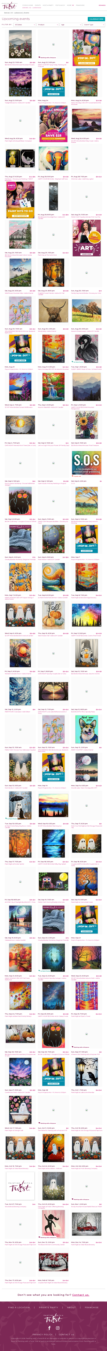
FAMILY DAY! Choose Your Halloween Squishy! (20, 750)
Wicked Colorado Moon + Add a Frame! (18, 674)
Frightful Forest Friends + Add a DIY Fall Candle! (51, 294)
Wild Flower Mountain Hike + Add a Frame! (19, 293)
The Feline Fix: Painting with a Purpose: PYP (52, 1130)
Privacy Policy (43, 1334)
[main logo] (9, 2)
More (69, 5)
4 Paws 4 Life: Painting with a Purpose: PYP (85, 1054)
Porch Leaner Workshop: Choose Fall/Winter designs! (20, 484)
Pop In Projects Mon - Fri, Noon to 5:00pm (52, 103)
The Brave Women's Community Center (51, 1244)
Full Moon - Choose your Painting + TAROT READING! (19, 179)
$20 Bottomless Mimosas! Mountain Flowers (19, 65)
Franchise (80, 5)
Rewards (102, 5)
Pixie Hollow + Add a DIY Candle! (49, 559)
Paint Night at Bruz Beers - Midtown (50, 1168)
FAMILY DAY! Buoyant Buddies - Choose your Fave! (53, 522)
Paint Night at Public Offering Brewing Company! (51, 1207)
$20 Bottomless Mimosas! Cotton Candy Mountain (18, 255)
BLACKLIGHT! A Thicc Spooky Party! (83, 712)
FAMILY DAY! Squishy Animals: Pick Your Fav (85, 217)
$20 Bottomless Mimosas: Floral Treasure (85, 445)
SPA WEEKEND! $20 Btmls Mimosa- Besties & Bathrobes (20, 332)
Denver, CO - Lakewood (31, 7)
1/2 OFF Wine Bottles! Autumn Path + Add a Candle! (85, 979)
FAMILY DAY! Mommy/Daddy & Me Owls (51, 902)
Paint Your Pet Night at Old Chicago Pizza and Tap (86, 826)
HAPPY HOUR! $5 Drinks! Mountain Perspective (82, 408)
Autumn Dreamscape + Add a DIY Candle (85, 331)
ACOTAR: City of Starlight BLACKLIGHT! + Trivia (20, 902)
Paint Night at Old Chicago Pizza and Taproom (86, 1130)
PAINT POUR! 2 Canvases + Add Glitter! (17, 712)
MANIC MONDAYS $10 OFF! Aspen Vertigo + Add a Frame (19, 598)
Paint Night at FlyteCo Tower (80, 1016)
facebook (49, 1328)
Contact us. (80, 1294)
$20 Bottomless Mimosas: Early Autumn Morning (84, 522)
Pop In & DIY (60, 5)
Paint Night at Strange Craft (14, 1130)
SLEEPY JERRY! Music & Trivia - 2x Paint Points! (86, 369)
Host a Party (48, 5)
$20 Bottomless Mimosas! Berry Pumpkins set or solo (20, 1055)
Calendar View (96, 19)
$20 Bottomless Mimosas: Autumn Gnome (85, 674)
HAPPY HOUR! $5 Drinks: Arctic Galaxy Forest (53, 1016)
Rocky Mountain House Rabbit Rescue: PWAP (86, 1206)
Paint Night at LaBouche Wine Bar (82, 1092)
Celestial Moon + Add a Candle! (15, 940)
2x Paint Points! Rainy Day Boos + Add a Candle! (18, 826)
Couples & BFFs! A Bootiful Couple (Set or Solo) (85, 864)
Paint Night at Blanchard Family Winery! (18, 1016)
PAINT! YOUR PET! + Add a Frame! (82, 750)
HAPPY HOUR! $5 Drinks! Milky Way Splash (52, 864)
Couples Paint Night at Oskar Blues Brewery (52, 1282)
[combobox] (24, 25)
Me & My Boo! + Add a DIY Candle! (16, 788)
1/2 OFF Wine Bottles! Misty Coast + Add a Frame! (85, 141)
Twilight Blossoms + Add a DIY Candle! (17, 103)
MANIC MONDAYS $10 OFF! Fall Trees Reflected (17, 979)
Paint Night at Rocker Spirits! (14, 864)
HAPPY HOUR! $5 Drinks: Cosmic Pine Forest (86, 635)
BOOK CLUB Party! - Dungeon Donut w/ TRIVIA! (20, 521)
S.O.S (73, 483)
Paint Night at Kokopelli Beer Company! (18, 141)
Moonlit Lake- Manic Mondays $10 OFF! (84, 788)
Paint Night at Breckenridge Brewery (83, 597)
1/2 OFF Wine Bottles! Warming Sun (50, 826)
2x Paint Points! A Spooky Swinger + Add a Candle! (52, 979)
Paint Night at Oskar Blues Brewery (16, 1168)
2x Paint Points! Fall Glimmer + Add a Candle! (53, 597)
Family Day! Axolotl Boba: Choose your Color (86, 293)
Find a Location (19, 1307)
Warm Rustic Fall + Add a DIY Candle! (50, 635)
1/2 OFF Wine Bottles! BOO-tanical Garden (19, 635)
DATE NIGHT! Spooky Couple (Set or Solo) (52, 674)
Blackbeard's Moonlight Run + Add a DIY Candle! (51, 217)
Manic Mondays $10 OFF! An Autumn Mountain (53, 369)
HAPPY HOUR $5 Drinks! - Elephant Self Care (53, 179)
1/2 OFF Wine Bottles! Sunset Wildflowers (18, 407)
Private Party (48, 1307)
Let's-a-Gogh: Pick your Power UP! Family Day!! (53, 445)
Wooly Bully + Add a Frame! (47, 331)
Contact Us (66, 1334)
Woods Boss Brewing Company (15, 1206)
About (71, 1307)
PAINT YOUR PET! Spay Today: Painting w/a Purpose (52, 65)
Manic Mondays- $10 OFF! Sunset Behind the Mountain (86, 103)
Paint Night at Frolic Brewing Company (84, 1168)
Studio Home (27, 5)
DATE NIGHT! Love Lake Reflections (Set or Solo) (52, 712)
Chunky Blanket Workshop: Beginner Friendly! (20, 559)
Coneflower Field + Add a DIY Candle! (17, 1092)
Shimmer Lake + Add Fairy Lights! (82, 179)
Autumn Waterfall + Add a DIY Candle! (50, 407)
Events (38, 5)
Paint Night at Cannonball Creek (82, 902)
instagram (57, 1328)
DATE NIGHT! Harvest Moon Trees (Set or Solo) (20, 445)
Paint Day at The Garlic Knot (47, 255)
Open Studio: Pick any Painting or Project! (52, 483)
